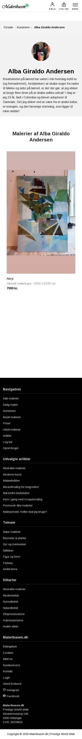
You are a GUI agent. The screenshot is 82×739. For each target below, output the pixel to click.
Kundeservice (11, 665)
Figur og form (11, 556)
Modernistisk (11, 595)
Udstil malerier (12, 429)
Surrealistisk (10, 601)
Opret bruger (11, 448)
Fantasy (8, 563)
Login (6, 677)
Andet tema (10, 569)
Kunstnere (23, 27)
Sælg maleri (10, 404)
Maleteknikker (11, 480)
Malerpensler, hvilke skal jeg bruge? (25, 511)
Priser (6, 423)
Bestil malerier (12, 417)
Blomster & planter (14, 538)
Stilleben (8, 550)
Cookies (8, 652)
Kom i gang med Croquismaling (22, 499)
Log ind (7, 442)
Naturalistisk (10, 607)
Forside (8, 27)
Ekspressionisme (14, 614)
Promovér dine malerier (18, 505)
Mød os (8, 658)
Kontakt (7, 671)
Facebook (12, 696)
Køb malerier (11, 398)
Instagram (12, 690)
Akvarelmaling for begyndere (21, 486)
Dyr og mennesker (14, 544)
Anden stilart (10, 626)
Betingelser (10, 646)
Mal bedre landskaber (16, 493)
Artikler (7, 435)
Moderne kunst (12, 474)
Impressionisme (13, 620)
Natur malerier (12, 531)
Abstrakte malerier (14, 468)
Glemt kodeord (12, 683)
